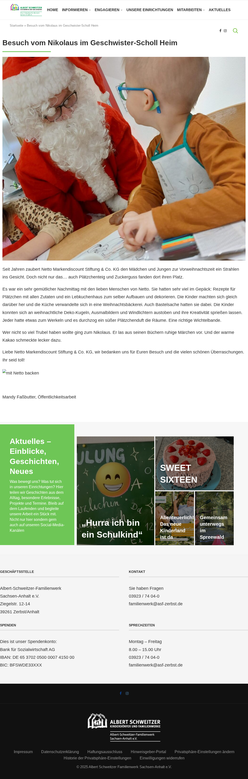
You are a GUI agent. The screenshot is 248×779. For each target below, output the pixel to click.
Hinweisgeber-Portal (148, 752)
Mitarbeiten (189, 10)
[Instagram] (225, 30)
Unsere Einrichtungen (149, 10)
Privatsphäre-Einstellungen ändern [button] (204, 752)
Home (52, 10)
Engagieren (107, 10)
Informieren (75, 10)
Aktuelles (220, 10)
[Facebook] (220, 30)
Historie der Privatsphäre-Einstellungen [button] (97, 758)
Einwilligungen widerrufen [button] (162, 758)
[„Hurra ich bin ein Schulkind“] (115, 490)
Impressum (23, 752)
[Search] (235, 30)
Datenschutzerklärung (60, 752)
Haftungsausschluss (104, 752)
